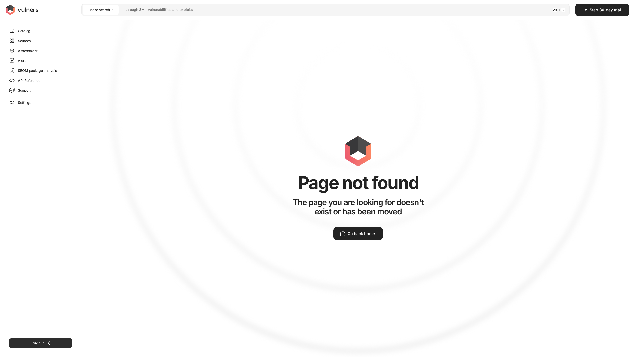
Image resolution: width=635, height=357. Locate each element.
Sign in (38, 343)
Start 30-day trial (605, 9)
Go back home (361, 233)
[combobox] (319, 9)
